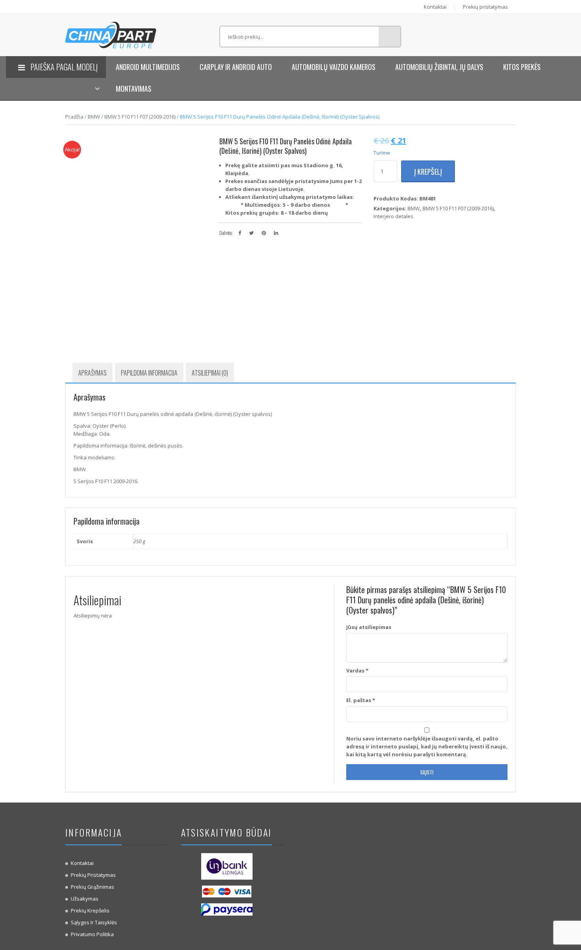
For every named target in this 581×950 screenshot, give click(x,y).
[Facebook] (239, 232)
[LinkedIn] (276, 232)
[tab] (92, 373)
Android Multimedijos (148, 67)
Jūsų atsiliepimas (368, 627)
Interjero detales (393, 216)
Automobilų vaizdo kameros (333, 67)
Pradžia (74, 116)
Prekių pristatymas (485, 6)
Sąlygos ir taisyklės (94, 922)
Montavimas (133, 88)
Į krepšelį (428, 171)
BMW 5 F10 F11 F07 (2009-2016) (139, 116)
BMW (94, 116)
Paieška (389, 36)
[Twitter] (251, 232)
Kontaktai (435, 6)
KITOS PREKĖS (522, 67)
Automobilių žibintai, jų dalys (439, 67)
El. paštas (360, 700)
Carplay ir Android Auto (236, 67)
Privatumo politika (92, 934)
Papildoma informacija (149, 373)
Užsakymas (84, 898)
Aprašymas (92, 373)
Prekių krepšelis (90, 910)
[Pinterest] (264, 232)
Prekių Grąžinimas (92, 886)
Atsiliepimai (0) (210, 373)
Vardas (357, 670)
